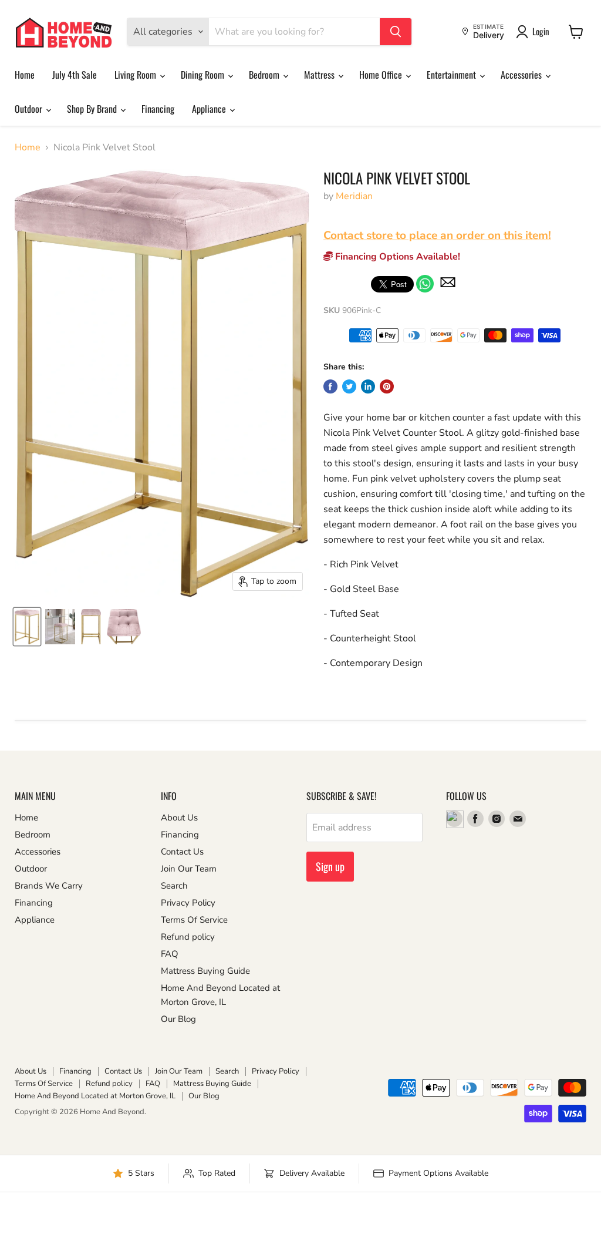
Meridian (354, 196)
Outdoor (30, 109)
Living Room (136, 75)
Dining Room (204, 75)
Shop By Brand (93, 109)
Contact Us (182, 851)
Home (25, 75)
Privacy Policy (188, 903)
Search (174, 886)
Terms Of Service (194, 920)
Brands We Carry (49, 886)
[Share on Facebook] (330, 386)
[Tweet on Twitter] (349, 386)
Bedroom (265, 75)
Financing (157, 109)
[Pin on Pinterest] (387, 386)
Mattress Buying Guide (205, 971)
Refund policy (188, 937)
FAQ (169, 954)
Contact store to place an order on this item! (437, 235)
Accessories (522, 75)
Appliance (210, 109)
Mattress (320, 75)
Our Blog (178, 1019)
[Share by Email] (448, 289)
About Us (179, 817)
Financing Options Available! (396, 256)
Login (540, 31)
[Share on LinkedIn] (368, 386)
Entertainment (452, 75)
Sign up (330, 866)
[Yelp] (454, 819)
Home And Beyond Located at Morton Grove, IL (95, 1096)
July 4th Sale (74, 75)
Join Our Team (189, 869)
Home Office (381, 75)
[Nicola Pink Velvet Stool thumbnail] (26, 626)
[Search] (395, 31)
